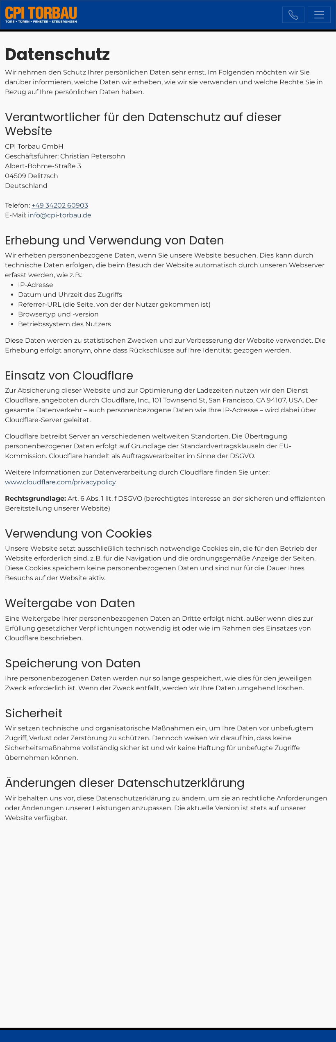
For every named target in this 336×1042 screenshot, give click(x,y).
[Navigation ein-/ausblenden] (319, 15)
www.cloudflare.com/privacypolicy (60, 482)
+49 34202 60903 (293, 15)
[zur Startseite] (41, 15)
